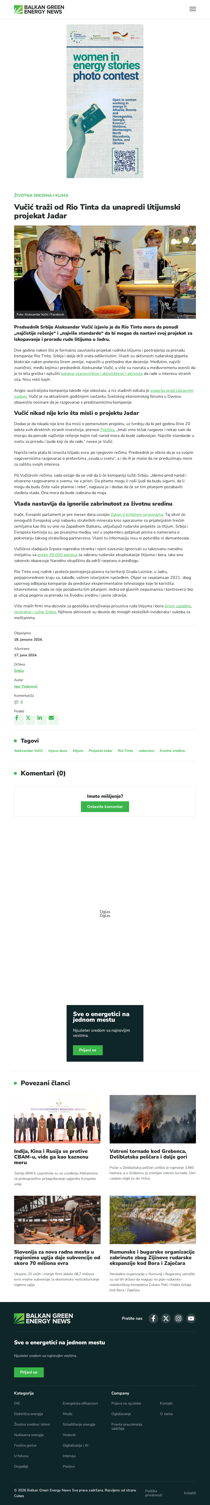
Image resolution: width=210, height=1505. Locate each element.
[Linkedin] (42, 720)
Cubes (19, 1495)
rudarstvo (146, 750)
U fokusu (21, 1456)
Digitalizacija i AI (75, 1445)
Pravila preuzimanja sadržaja (126, 1426)
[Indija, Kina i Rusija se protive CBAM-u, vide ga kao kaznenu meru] (57, 1119)
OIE (17, 1403)
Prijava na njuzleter (126, 1403)
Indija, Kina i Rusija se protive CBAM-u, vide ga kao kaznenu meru (51, 1157)
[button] (193, 9)
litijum (78, 750)
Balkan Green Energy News (49, 1490)
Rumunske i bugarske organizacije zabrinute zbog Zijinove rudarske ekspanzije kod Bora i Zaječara (152, 1257)
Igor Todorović (26, 686)
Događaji (21, 1467)
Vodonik (69, 1435)
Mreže (67, 1414)
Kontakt (166, 1403)
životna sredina (172, 750)
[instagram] (178, 1318)
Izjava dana (57, 750)
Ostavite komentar (105, 807)
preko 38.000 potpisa (57, 555)
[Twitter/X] (30, 720)
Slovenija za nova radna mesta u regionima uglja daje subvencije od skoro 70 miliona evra (57, 1257)
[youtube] (191, 1318)
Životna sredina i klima (41, 195)
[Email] (53, 720)
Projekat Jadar (100, 750)
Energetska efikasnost (80, 1403)
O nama (166, 1414)
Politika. (107, 430)
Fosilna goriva (25, 1445)
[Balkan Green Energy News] (39, 9)
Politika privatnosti (153, 1493)
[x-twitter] (166, 1318)
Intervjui (69, 1456)
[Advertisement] (105, 911)
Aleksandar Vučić (28, 750)
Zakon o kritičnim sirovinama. (137, 514)
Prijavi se (88, 1050)
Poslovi (69, 1467)
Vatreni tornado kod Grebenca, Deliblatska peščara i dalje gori (148, 1154)
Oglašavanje (121, 1414)
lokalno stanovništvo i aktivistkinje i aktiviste (102, 373)
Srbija (19, 670)
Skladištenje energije (79, 1424)
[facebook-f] (153, 1318)
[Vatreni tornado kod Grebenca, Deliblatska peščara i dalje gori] (153, 1119)
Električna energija (28, 1414)
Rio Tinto (125, 750)
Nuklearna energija (29, 1435)
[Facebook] (19, 720)
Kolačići (190, 1493)
